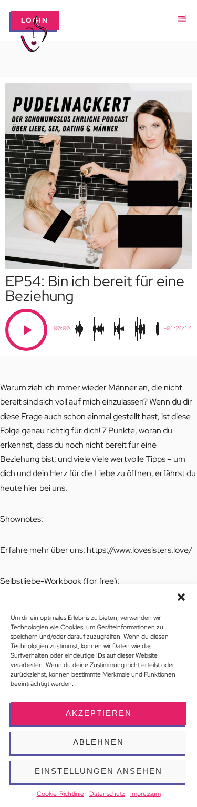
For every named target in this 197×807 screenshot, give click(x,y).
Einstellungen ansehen (98, 770)
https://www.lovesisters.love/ (139, 550)
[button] (181, 597)
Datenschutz (107, 794)
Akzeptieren (99, 713)
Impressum (145, 794)
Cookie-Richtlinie (60, 794)
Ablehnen (98, 742)
